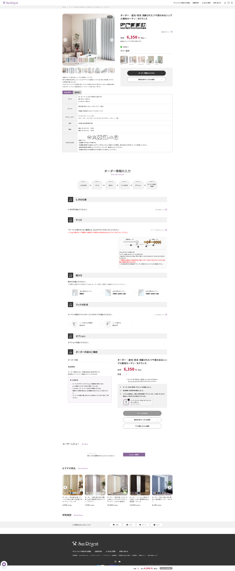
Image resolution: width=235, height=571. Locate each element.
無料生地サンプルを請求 (146, 79)
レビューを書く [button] (134, 454)
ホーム (64, 7)
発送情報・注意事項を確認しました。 (133, 390)
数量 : (135, 569)
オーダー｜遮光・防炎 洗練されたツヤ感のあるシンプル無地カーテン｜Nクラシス (89, 7)
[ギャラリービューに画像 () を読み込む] (65, 70)
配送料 (122, 41)
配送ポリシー (142, 555)
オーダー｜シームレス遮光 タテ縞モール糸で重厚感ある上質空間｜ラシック (139, 499)
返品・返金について (153, 555)
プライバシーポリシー (96, 555)
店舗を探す (98, 551)
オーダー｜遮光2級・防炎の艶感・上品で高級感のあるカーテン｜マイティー (95, 499)
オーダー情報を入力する (146, 73)
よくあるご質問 (110, 551)
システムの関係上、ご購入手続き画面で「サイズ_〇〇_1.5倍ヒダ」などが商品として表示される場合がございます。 (144, 395)
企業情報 (114, 555)
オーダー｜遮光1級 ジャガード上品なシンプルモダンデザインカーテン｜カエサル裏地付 (117, 499)
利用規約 (134, 555)
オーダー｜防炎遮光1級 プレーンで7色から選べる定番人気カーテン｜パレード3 (72, 499)
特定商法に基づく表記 (124, 555)
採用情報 (75, 555)
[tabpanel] (88, 40)
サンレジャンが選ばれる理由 (82, 551)
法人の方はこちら (83, 555)
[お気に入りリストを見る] (228, 3)
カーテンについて (133, 381)
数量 (119, 374)
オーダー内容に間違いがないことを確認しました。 (137, 387)
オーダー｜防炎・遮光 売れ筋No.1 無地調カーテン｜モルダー (162, 499)
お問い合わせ (123, 551)
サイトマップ (106, 555)
